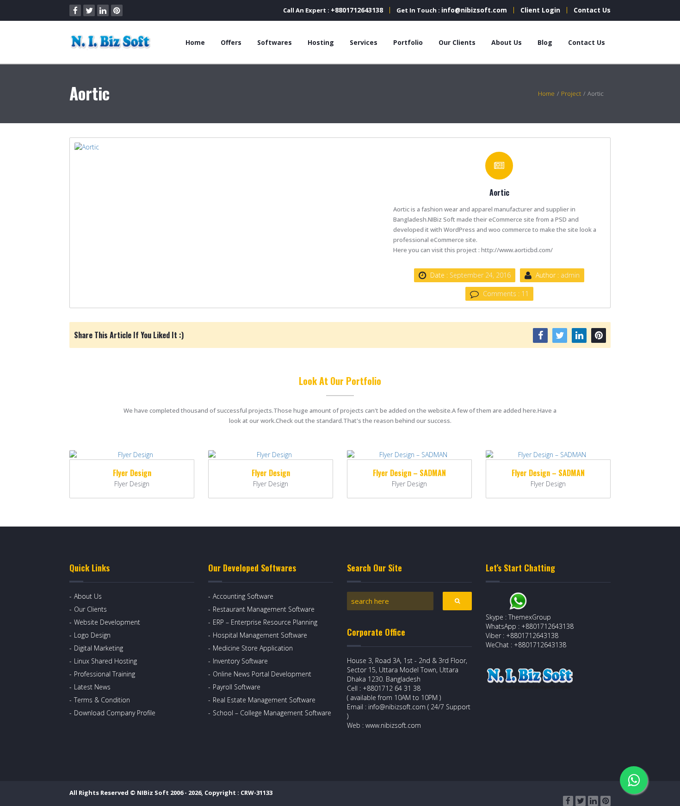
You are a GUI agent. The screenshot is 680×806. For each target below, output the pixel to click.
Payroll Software (236, 686)
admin (570, 275)
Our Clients (457, 42)
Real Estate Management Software (264, 699)
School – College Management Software (272, 712)
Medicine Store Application (253, 648)
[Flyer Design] (131, 454)
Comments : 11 (506, 293)
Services (363, 42)
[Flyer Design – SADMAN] (409, 454)
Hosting (321, 42)
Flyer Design (132, 472)
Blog (545, 42)
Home (195, 42)
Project (571, 93)
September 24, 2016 (480, 275)
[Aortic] (207, 147)
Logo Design (92, 635)
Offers (231, 42)
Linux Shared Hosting (105, 661)
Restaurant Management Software (264, 609)
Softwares (274, 42)
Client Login (540, 10)
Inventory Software (240, 661)
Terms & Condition (102, 699)
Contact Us (592, 10)
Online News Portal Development (262, 674)
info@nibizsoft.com (474, 10)
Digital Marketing (98, 648)
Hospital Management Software (260, 635)
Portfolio (408, 42)
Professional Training (104, 674)
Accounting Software (243, 596)
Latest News (92, 686)
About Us (506, 42)
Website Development (107, 622)
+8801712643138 (357, 10)
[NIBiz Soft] (111, 42)
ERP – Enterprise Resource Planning (265, 622)
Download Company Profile (114, 712)
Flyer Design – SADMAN (409, 472)
